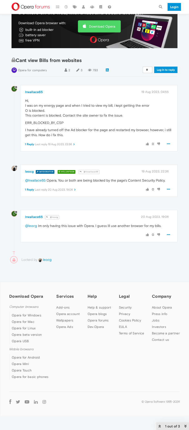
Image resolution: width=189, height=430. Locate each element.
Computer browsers (23, 307)
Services (65, 296)
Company (161, 296)
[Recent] (66, 7)
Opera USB (20, 341)
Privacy (124, 314)
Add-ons (63, 307)
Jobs (155, 320)
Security (125, 307)
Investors (159, 327)
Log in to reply (166, 69)
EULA (123, 327)
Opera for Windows (26, 315)
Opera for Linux (24, 328)
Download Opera (102, 26)
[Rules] (101, 7)
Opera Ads (64, 327)
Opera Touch (22, 370)
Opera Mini (20, 364)
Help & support (99, 307)
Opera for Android (26, 357)
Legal (124, 296)
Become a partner (166, 333)
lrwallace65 (34, 92)
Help (92, 296)
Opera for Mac (23, 322)
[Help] (109, 7)
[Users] (83, 7)
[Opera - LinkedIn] (36, 401)
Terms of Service (131, 333)
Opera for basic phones (30, 377)
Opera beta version (27, 334)
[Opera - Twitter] (18, 401)
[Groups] (92, 7)
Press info (159, 314)
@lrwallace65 (90, 172)
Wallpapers (64, 320)
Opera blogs (97, 314)
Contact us (160, 340)
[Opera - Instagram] (44, 401)
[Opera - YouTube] (27, 401)
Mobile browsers (21, 349)
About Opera (162, 307)
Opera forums (98, 320)
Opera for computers (32, 70)
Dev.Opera (96, 327)
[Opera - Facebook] (10, 401)
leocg (29, 171)
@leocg (53, 217)
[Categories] (57, 7)
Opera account (68, 314)
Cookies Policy (130, 320)
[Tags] (75, 7)
